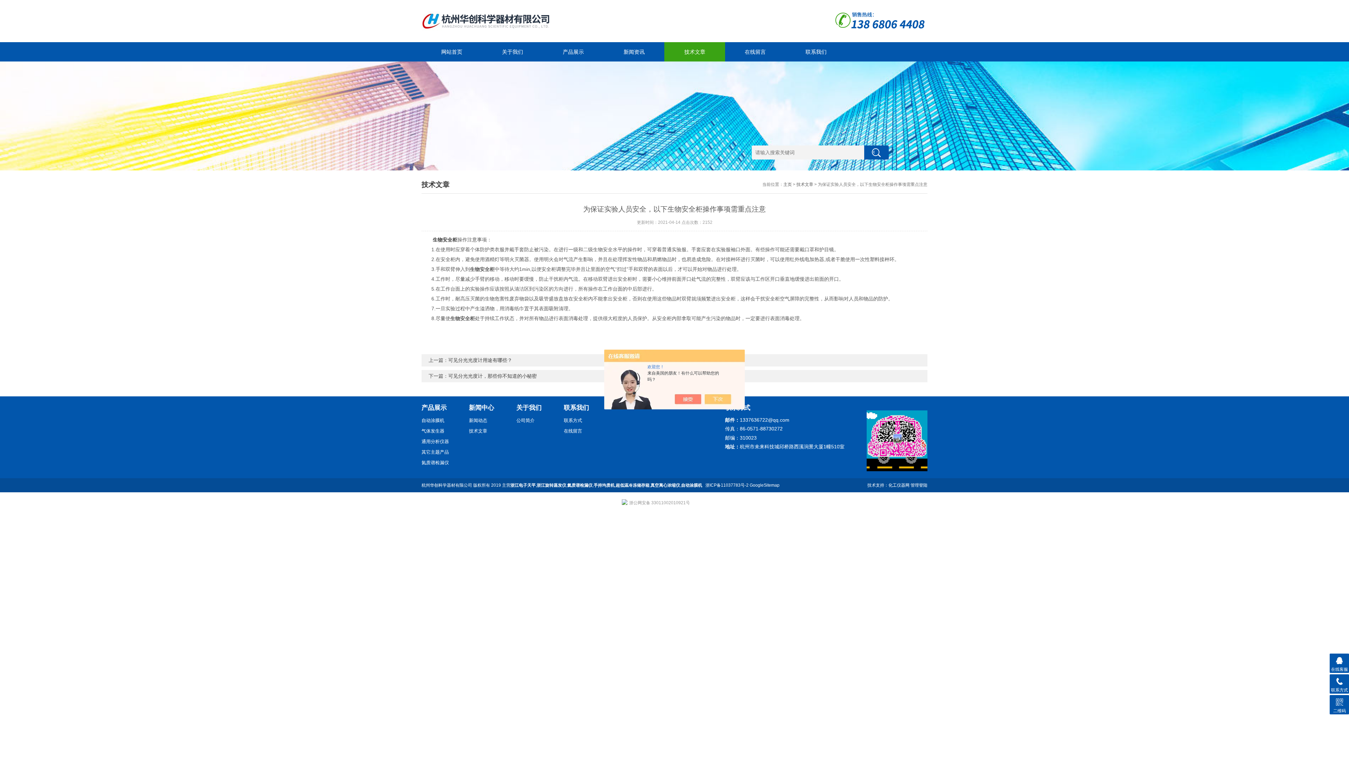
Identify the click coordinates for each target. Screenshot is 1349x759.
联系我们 (816, 52)
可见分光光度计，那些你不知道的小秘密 (492, 376)
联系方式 (573, 420)
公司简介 (525, 420)
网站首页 (451, 52)
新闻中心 (481, 407)
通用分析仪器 (435, 441)
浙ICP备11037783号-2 (727, 485)
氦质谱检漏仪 (435, 462)
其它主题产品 (435, 452)
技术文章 (694, 52)
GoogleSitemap (765, 485)
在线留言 (755, 52)
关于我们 (512, 52)
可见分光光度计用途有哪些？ (480, 360)
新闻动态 (478, 420)
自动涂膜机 (433, 420)
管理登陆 (919, 485)
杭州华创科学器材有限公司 (447, 485)
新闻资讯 (634, 52)
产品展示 (573, 52)
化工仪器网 (899, 485)
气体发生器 (433, 431)
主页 (787, 184)
